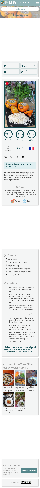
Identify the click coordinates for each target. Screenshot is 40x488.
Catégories (23, 3)
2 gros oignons (13, 259)
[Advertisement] (20, 38)
